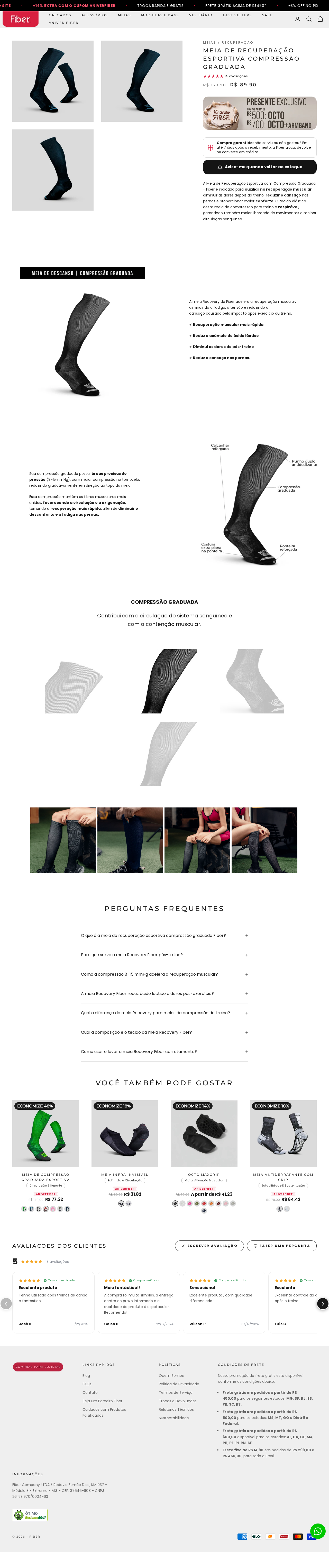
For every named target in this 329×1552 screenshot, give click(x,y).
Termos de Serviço (176, 1392)
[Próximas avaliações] (323, 1303)
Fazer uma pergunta (285, 1245)
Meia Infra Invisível (124, 1175)
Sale (267, 15)
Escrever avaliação (212, 1245)
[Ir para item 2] (164, 681)
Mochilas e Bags (160, 15)
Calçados (60, 15)
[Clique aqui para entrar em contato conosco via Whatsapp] (318, 1531)
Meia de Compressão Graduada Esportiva (46, 1177)
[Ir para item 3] (252, 681)
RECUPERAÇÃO (237, 42)
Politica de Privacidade (179, 1384)
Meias (124, 15)
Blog (86, 1375)
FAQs (87, 1384)
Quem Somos (171, 1375)
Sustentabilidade (174, 1418)
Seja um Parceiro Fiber (102, 1401)
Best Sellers (237, 15)
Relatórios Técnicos (176, 1409)
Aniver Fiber (64, 23)
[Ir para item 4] (164, 754)
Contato (90, 1392)
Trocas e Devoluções (178, 1401)
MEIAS (209, 42)
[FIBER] (38, 1367)
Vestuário (201, 15)
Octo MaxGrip (204, 1175)
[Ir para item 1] (77, 681)
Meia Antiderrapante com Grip (283, 1177)
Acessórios (94, 15)
